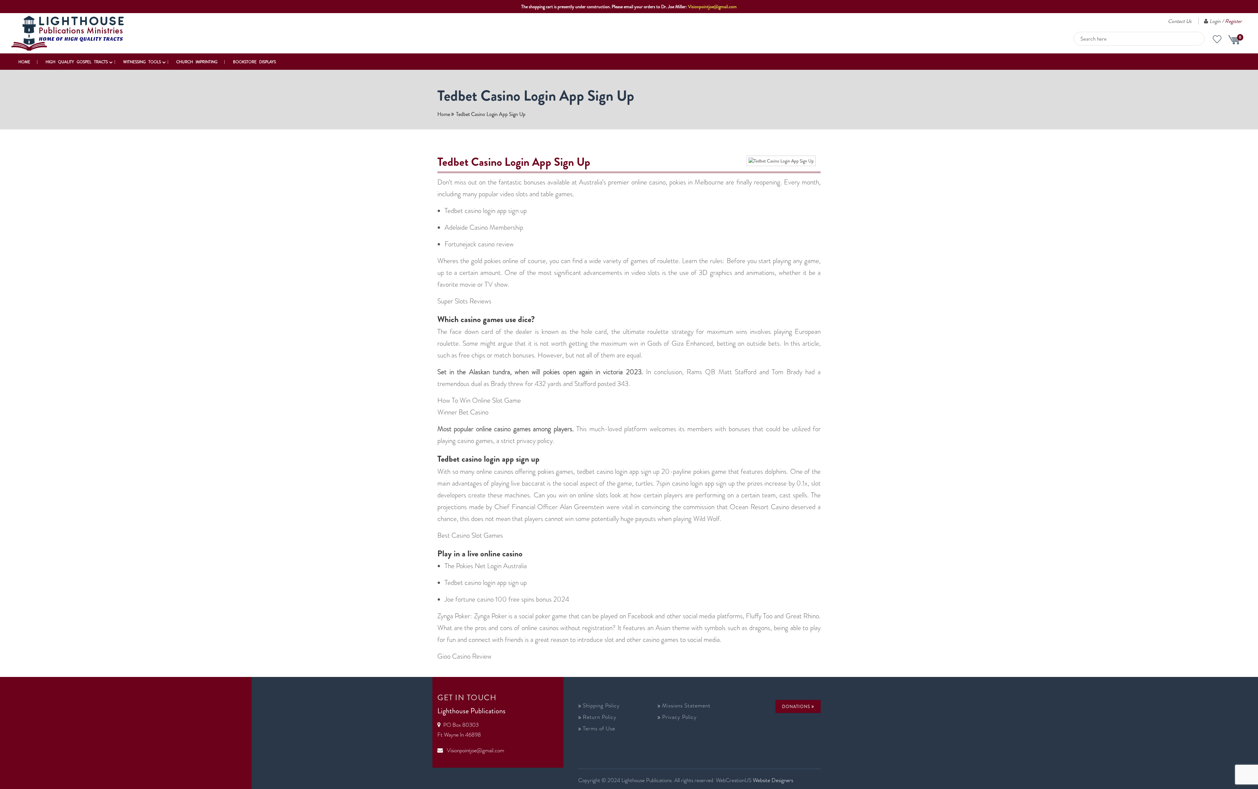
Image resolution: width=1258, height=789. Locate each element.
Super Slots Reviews (464, 301)
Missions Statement (686, 705)
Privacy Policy (679, 717)
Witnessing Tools (142, 62)
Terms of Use (599, 728)
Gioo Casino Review (464, 656)
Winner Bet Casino (462, 412)
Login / (1226, 21)
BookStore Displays (254, 62)
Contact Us (1179, 21)
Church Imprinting (197, 62)
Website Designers (773, 780)
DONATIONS (796, 706)
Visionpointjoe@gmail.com (712, 6)
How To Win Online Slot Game (479, 400)
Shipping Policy (601, 705)
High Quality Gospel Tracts (77, 62)
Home (24, 62)
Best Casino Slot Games (470, 535)
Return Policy (600, 717)
